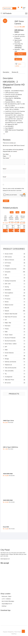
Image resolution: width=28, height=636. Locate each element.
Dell (6, 275)
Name (5, 168)
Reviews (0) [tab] (15, 72)
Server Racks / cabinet (10, 343)
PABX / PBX (8, 322)
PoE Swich (7, 325)
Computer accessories (10, 269)
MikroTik (7, 307)
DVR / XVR (7, 283)
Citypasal (5, 631)
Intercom (7, 295)
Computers (7, 271)
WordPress (14, 634)
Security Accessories (10, 340)
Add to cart (18, 59)
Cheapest (7, 265)
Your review (6, 158)
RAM (6, 331)
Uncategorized (8, 376)
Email (5, 177)
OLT (6, 319)
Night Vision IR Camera (11, 316)
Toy (6, 373)
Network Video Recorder (11, 313)
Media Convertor (9, 305)
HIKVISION (8, 289)
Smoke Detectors (9, 352)
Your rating (6, 154)
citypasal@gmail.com (6, 603)
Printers (7, 328)
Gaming (7, 287)
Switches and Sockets (10, 361)
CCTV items (8, 263)
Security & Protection (10, 337)
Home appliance (9, 293)
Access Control (9, 253)
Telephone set (8, 364)
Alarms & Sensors (9, 259)
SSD (6, 355)
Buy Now (20, 54)
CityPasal (3, 606)
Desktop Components (10, 281)
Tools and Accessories (10, 367)
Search (14, 8)
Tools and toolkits (9, 370)
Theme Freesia (17, 631)
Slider (6, 349)
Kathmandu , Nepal (6, 596)
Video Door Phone (9, 379)
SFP (6, 346)
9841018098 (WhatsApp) (7, 601)
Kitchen (7, 301)
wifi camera (8, 382)
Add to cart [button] (7, 227)
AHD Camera (8, 257)
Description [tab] (6, 72)
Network (7, 310)
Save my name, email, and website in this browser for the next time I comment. (13, 189)
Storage (7, 358)
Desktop (7, 277)
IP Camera (7, 299)
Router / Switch (9, 334)
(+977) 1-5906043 (6, 599)
